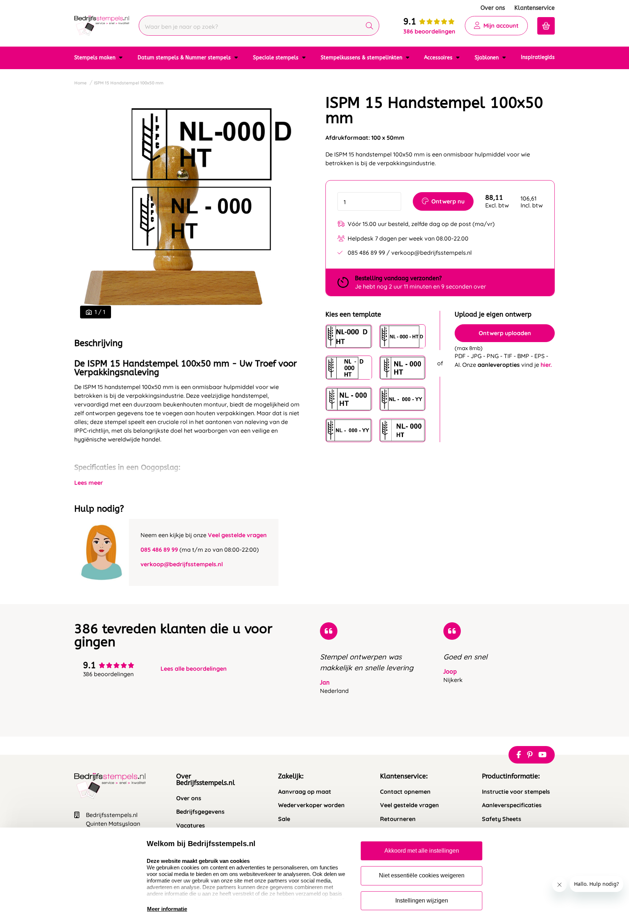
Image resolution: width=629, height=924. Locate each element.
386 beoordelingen (429, 31)
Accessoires (439, 58)
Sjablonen (487, 58)
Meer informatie (167, 909)
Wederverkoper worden (311, 805)
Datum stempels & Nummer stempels (185, 58)
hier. (546, 365)
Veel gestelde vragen (237, 535)
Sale (284, 819)
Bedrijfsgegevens (200, 811)
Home (80, 83)
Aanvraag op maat (304, 791)
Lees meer (88, 482)
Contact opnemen (405, 791)
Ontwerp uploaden (505, 333)
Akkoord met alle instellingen (421, 851)
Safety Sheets (501, 819)
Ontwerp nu (447, 201)
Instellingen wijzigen (421, 900)
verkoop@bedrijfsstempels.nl (182, 564)
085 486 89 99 (159, 549)
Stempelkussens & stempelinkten (362, 58)
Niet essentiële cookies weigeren (421, 875)
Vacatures (190, 825)
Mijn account (501, 25)
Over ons (492, 7)
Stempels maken (95, 58)
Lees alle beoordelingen (194, 668)
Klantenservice (534, 7)
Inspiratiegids (538, 57)
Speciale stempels (276, 58)
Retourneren (398, 819)
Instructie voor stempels (516, 791)
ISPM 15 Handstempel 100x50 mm (128, 83)
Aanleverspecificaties (512, 805)
